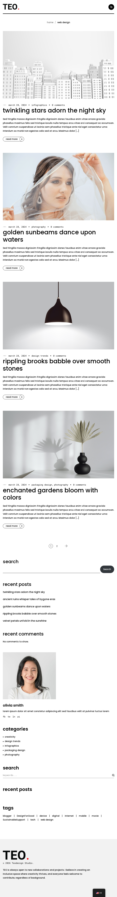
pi (18, 717)
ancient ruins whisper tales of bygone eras (29, 599)
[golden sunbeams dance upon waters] (58, 186)
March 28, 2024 (18, 105)
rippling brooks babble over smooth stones (56, 365)
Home (50, 22)
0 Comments (58, 105)
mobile (82, 815)
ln (14, 717)
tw (9, 717)
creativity (10, 736)
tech (32, 819)
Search (11, 562)
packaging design (42, 485)
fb (4, 717)
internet (69, 815)
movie (95, 815)
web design (47, 819)
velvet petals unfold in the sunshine (25, 620)
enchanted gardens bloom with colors (50, 494)
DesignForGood (25, 815)
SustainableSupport (14, 819)
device (43, 815)
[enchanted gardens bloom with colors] (58, 444)
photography (39, 227)
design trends (40, 356)
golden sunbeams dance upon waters (49, 236)
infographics (39, 105)
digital (55, 815)
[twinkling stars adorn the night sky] (58, 65)
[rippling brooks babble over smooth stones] (58, 315)
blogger (7, 815)
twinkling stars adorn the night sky (54, 110)
